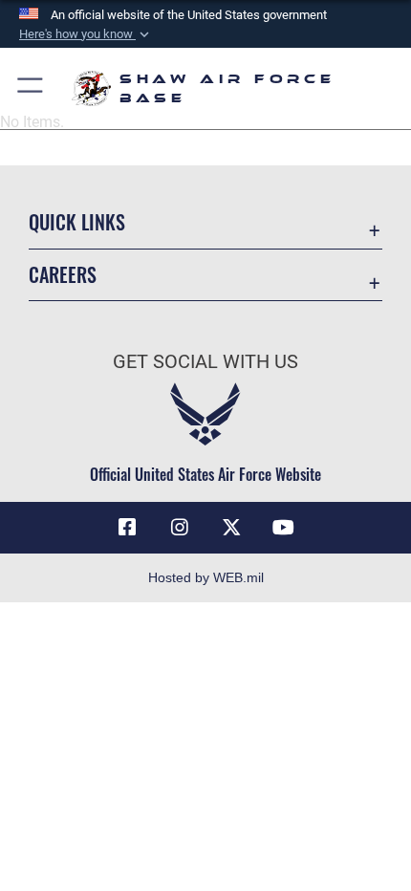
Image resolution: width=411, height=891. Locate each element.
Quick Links (77, 222)
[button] (86, 34)
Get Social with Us (205, 362)
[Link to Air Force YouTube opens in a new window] (284, 527)
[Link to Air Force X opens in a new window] (231, 527)
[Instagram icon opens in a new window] (179, 527)
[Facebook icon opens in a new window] (127, 527)
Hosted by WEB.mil (206, 577)
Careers (63, 275)
